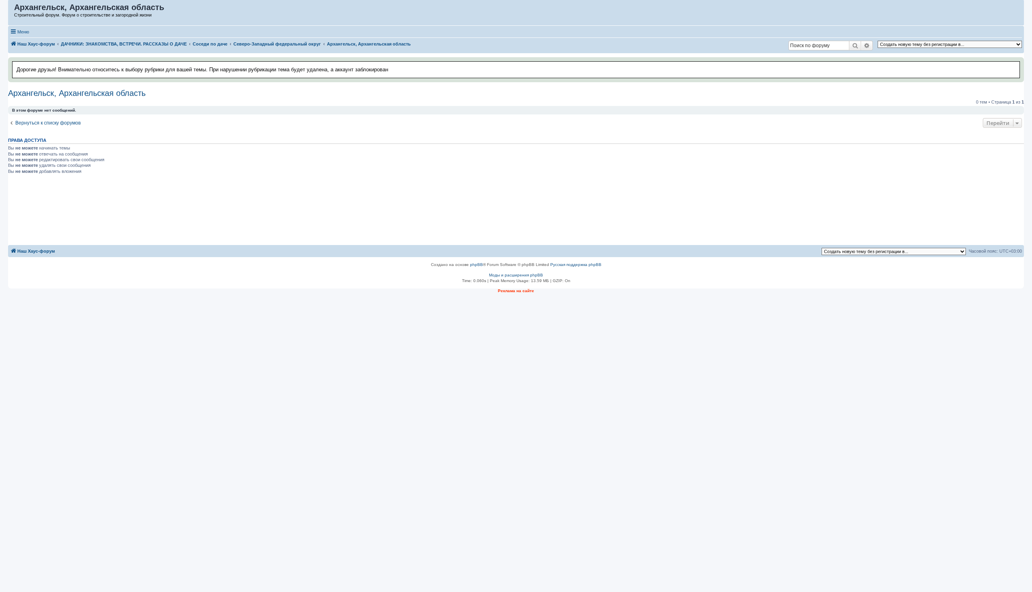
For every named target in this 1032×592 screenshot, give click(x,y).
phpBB (476, 264)
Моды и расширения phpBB (516, 275)
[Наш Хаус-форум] (11, 9)
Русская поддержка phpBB (575, 264)
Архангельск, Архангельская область (77, 93)
